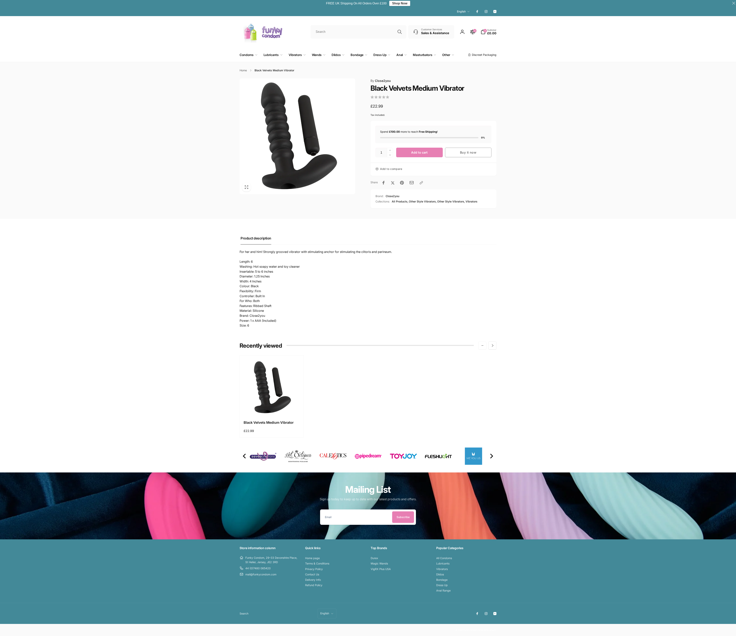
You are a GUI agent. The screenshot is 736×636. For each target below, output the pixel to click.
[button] (488, 32)
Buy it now (468, 152)
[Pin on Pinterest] (402, 183)
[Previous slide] (244, 456)
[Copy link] (421, 183)
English (461, 11)
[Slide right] (492, 345)
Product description (256, 238)
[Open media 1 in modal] (297, 136)
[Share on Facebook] (383, 183)
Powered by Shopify (487, 630)
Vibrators (471, 201)
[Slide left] (482, 345)
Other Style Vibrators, (423, 201)
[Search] (399, 32)
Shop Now (399, 3)
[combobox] (358, 32)
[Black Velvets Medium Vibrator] (272, 408)
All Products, (400, 201)
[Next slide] (491, 456)
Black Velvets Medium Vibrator (269, 422)
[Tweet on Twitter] (393, 183)
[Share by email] (411, 182)
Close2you (380, 81)
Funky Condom (470, 630)
